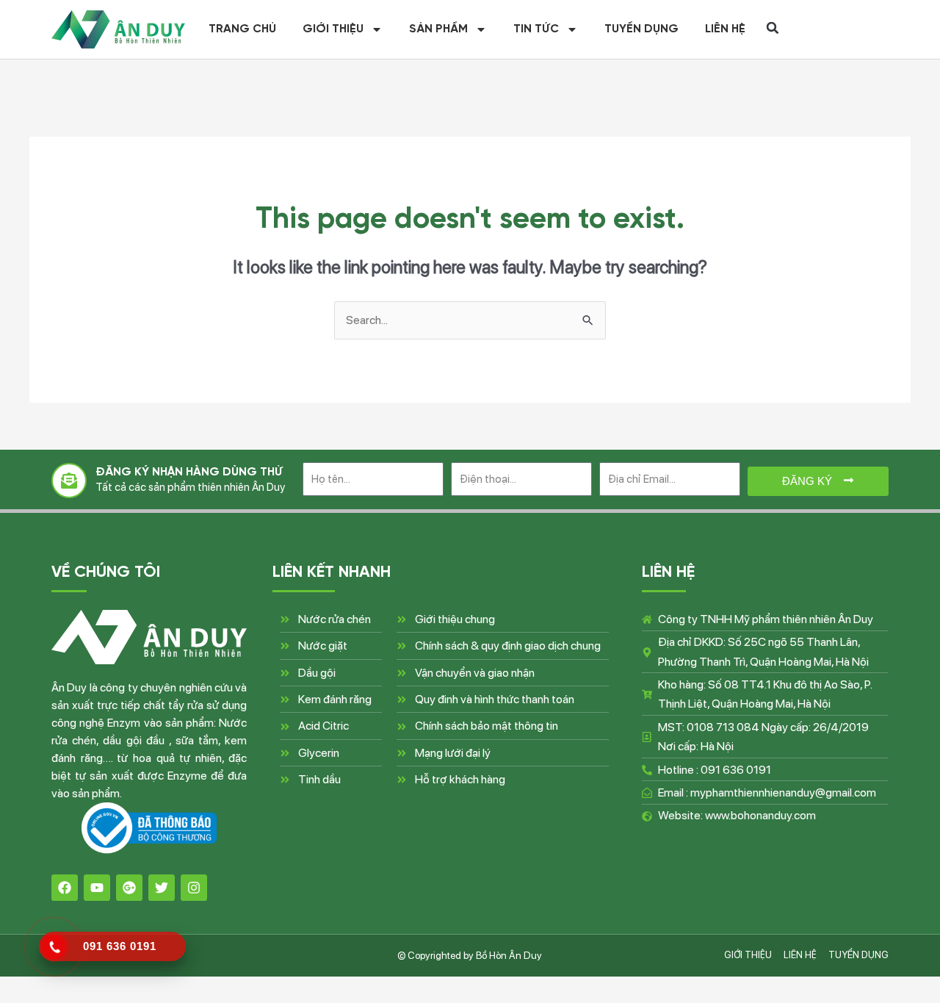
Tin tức (536, 29)
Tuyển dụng (641, 29)
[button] (773, 28)
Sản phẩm (438, 29)
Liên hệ (725, 29)
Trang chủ (242, 29)
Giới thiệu (333, 29)
